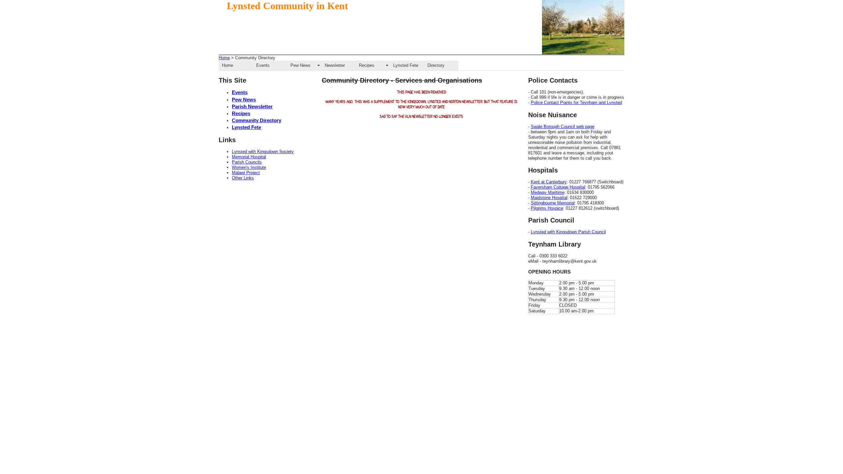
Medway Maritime (547, 192)
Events (263, 65)
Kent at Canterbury (549, 181)
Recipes (366, 65)
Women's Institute (249, 167)
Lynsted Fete (405, 65)
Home (224, 57)
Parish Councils (247, 162)
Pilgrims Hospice (547, 208)
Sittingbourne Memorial (553, 202)
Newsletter (335, 65)
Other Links (243, 177)
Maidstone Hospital (549, 197)
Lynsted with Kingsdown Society (263, 151)
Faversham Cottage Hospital (558, 187)
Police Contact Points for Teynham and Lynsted (576, 102)
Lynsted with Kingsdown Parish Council (568, 231)
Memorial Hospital (249, 156)
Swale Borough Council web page (562, 126)
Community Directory (256, 120)
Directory (436, 65)
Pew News (300, 65)
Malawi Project (246, 172)
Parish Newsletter (252, 106)
